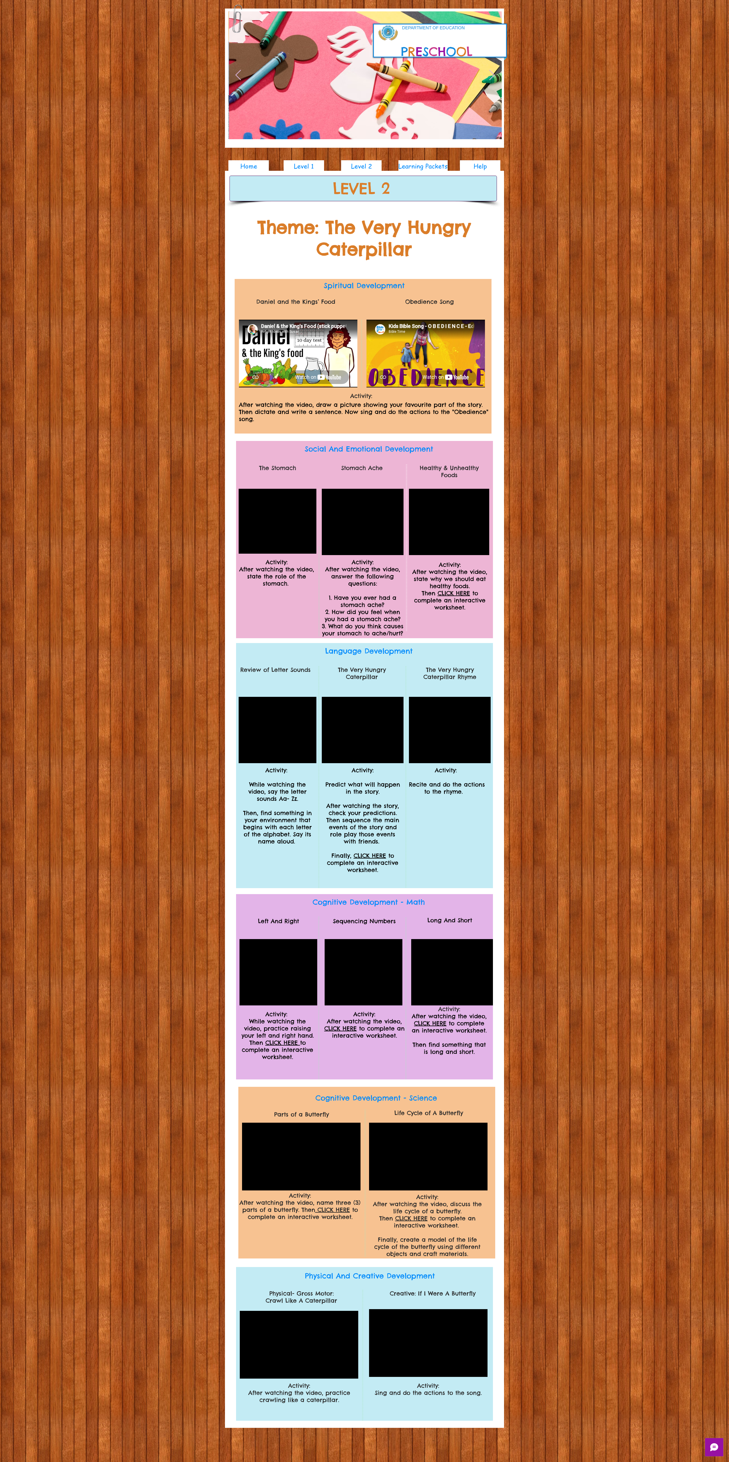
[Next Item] (492, 75)
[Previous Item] (238, 75)
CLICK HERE (454, 593)
